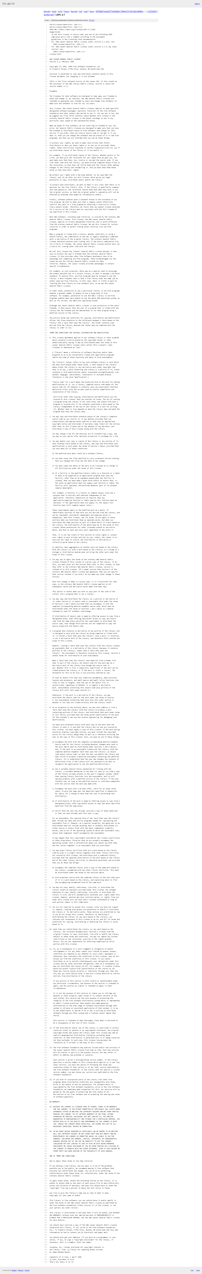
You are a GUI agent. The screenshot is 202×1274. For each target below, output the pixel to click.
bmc (92, 11)
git (80, 11)
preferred (49, 14)
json (198, 1270)
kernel (47, 11)
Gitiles (14, 1270)
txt (192, 1270)
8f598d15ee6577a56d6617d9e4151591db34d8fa (119, 11)
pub (54, 11)
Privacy (20, 1270)
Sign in (197, 4)
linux (66, 11)
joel (86, 11)
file (92, 20)
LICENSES (152, 11)
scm (60, 11)
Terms (27, 1270)
